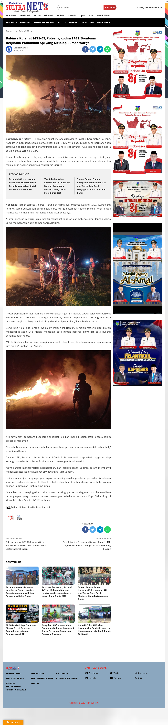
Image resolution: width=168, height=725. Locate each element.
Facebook (93, 673)
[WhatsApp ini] (107, 49)
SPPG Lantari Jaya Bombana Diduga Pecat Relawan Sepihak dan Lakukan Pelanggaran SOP (21, 629)
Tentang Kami (13, 673)
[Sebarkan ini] (85, 49)
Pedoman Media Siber (42, 678)
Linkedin (92, 678)
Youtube (117, 678)
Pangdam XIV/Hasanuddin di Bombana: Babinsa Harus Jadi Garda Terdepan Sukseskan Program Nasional (58, 629)
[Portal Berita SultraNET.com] (27, 7)
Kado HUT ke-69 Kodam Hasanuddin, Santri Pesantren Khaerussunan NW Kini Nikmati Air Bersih (94, 629)
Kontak (35, 683)
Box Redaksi (37, 673)
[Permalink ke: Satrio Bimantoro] (9, 48)
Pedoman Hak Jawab (66, 678)
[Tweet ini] (92, 49)
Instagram (142, 673)
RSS (140, 678)
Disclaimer (62, 673)
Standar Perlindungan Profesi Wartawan (16, 686)
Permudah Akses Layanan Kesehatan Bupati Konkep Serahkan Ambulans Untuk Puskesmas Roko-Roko (20, 591)
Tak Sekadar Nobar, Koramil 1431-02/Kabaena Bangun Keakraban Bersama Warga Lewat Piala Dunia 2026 (57, 186)
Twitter (117, 673)
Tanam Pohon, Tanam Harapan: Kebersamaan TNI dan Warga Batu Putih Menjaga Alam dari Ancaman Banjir (91, 186)
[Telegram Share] (100, 49)
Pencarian (110, 7)
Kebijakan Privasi (15, 678)
